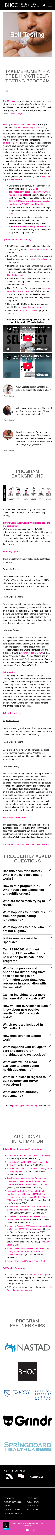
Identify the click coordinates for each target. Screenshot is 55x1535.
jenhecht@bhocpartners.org (24, 1106)
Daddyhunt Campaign (13, 1514)
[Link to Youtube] (27, 1530)
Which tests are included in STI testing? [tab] (23, 1026)
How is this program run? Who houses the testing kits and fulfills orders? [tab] (23, 889)
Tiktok (33, 311)
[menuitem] (48, 5)
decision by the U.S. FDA (31, 653)
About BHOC (32, 1498)
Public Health (33, 1502)
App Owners (9, 1498)
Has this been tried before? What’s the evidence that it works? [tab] (22, 874)
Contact (7, 1506)
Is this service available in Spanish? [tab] (22, 940)
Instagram (23, 311)
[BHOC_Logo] (22, 5)
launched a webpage (38, 1274)
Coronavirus (32, 1506)
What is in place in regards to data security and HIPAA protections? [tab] (24, 1080)
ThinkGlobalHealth (15, 275)
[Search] (42, 5)
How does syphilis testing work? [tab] (22, 1037)
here (11, 214)
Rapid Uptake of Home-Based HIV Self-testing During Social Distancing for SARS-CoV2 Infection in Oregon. (28, 1251)
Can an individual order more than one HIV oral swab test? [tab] (24, 996)
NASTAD (42, 128)
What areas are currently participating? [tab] (20, 1093)
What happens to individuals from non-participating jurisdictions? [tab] (24, 915)
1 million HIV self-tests (38, 259)
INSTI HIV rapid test (39, 250)
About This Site (33, 1510)
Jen (47, 844)
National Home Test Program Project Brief (26, 1261)
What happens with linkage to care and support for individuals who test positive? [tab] (25, 1050)
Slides (17, 1245)
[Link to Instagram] (34, 1530)
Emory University (25, 128)
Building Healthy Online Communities (20, 125)
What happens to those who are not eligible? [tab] (23, 929)
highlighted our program (31, 307)
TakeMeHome (9, 101)
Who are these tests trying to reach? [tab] (24, 902)
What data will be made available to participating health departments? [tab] (21, 1065)
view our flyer (17, 113)
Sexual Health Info (12, 1510)
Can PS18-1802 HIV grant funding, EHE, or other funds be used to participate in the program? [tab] (24, 955)
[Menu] (48, 5)
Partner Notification (13, 1502)
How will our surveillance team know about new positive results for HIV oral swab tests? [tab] (25, 1011)
